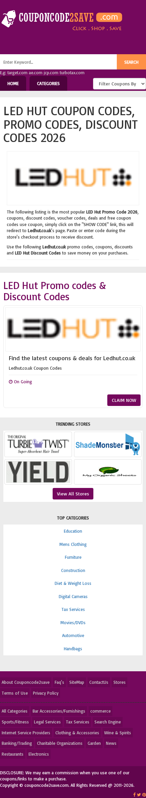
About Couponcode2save (26, 682)
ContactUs (98, 682)
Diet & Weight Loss (73, 583)
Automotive (73, 635)
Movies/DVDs (73, 622)
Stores (119, 682)
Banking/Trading (17, 743)
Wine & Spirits (117, 732)
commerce (100, 711)
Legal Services (47, 721)
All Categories (15, 711)
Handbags (73, 648)
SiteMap (76, 682)
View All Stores (73, 493)
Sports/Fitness (15, 721)
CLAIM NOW (124, 400)
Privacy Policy (45, 693)
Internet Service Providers (26, 732)
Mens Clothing (73, 544)
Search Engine (107, 721)
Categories (48, 83)
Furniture (73, 557)
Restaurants (12, 754)
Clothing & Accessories (77, 732)
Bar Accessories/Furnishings (59, 711)
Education (73, 531)
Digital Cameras (73, 596)
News (111, 743)
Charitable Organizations (60, 743)
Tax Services (73, 609)
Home (13, 83)
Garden (94, 743)
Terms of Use (15, 693)
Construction (73, 570)
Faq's (59, 682)
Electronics (39, 754)
